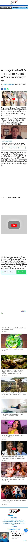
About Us (14, 518)
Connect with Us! (14, 529)
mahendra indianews (8, 84)
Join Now (22, 272)
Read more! (14, 526)
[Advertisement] (14, 23)
